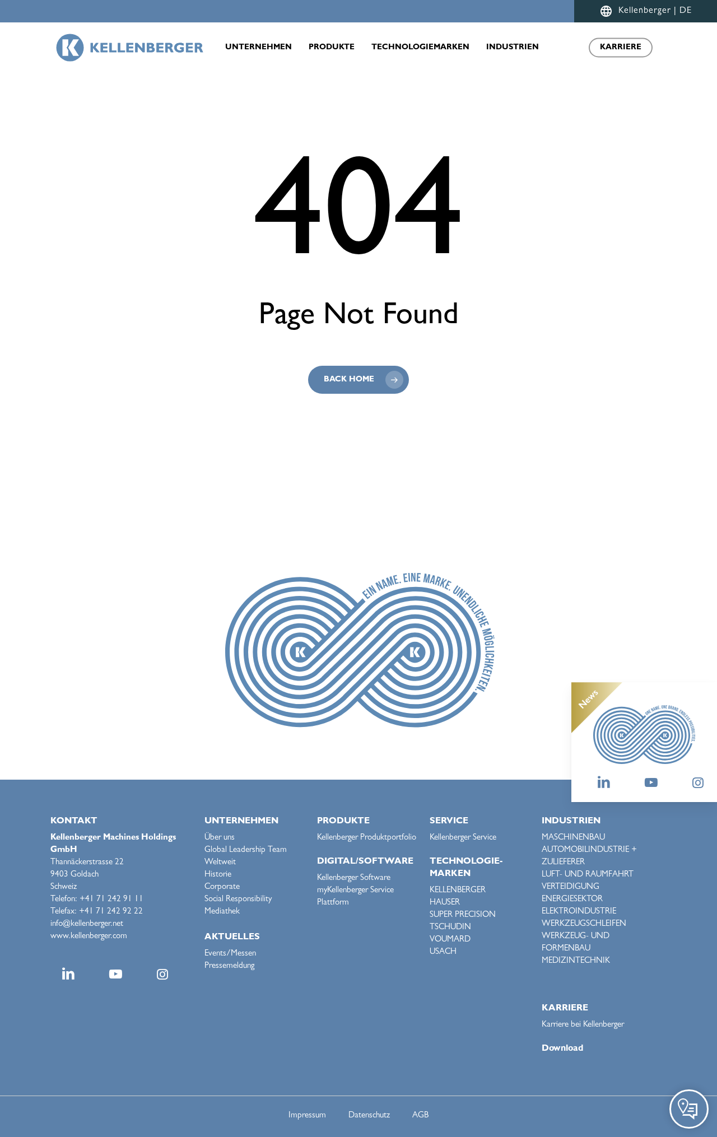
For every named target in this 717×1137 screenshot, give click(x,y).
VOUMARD (450, 940)
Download (562, 1049)
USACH (443, 952)
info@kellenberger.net (86, 924)
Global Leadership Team (245, 850)
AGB (420, 1116)
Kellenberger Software (353, 878)
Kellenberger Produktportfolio (366, 838)
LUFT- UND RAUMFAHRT (588, 875)
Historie (217, 875)
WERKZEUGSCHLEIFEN (584, 924)
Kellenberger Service (463, 838)
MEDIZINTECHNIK (576, 961)
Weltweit (220, 863)
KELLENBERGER (458, 891)
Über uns (219, 838)
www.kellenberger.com (88, 937)
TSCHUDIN (450, 928)
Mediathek (222, 912)
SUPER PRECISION (463, 915)
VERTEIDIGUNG (570, 887)
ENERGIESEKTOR (572, 900)
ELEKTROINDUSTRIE (579, 912)
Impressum (307, 1116)
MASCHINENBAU (573, 838)
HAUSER (445, 903)
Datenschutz (369, 1116)
